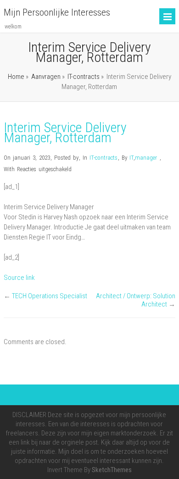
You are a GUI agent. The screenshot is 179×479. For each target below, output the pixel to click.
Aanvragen (46, 76)
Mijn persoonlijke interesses (57, 12)
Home (16, 76)
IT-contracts (83, 76)
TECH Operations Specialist (49, 296)
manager (146, 157)
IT (131, 157)
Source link (19, 277)
